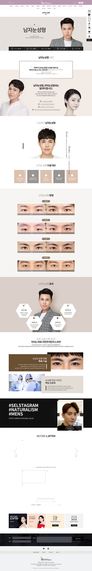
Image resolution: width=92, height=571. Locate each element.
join (77, 2)
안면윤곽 (38, 6)
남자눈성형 (49, 8)
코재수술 (16, 6)
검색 (59, 504)
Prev (57, 414)
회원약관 (43, 552)
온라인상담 (50, 552)
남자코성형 (43, 8)
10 (53, 501)
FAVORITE (81, 2)
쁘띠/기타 (64, 6)
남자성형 (59, 6)
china (13, 2)
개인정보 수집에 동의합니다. (77, 541)
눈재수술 (22, 6)
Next (81, 414)
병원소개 (11, 6)
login (74, 2)
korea (10, 2)
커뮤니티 (75, 6)
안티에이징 (49, 6)
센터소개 (38, 8)
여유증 (54, 8)
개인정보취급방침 (36, 552)
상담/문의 (80, 6)
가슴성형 (43, 6)
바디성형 (54, 6)
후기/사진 (70, 6)
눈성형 (33, 6)
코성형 (27, 6)
